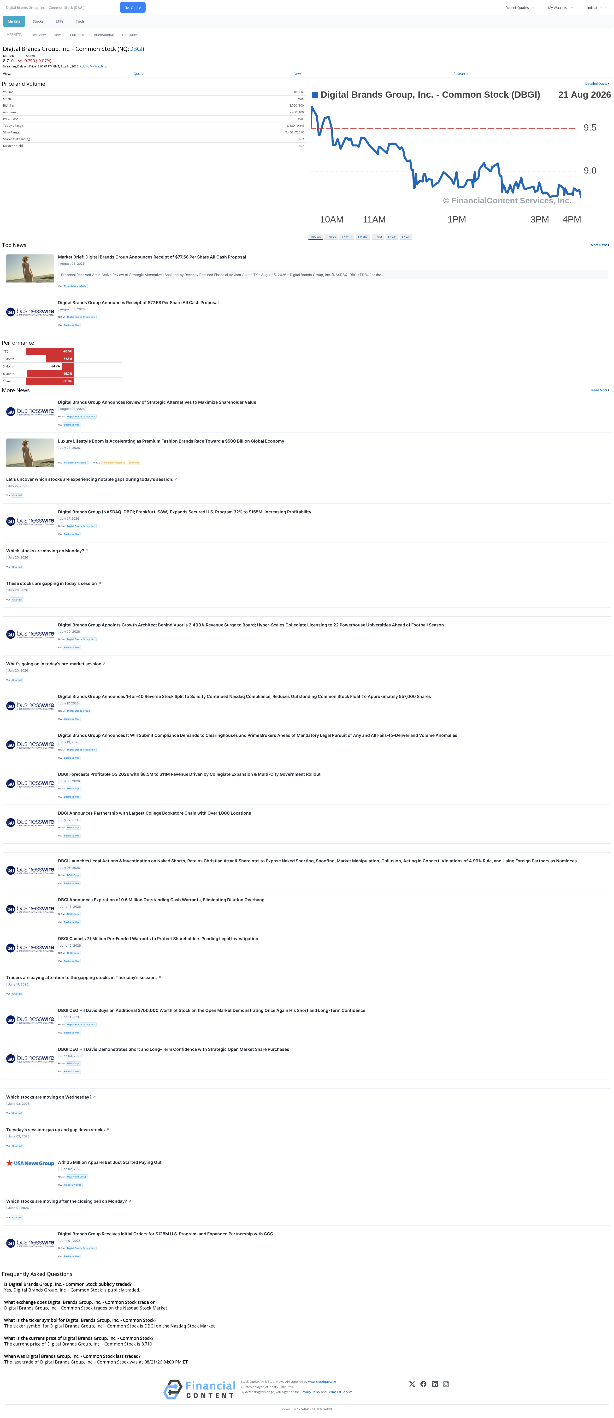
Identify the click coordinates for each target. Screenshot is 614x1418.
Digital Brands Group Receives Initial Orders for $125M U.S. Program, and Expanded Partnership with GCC (165, 1233)
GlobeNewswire (73, 1185)
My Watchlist (558, 7)
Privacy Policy (310, 1392)
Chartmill (17, 495)
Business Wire (72, 325)
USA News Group (77, 1176)
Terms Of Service (340, 1392)
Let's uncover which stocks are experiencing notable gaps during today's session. (92, 479)
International (104, 34)
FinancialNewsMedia (75, 286)
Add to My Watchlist (93, 66)
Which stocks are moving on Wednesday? (51, 1097)
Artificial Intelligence (114, 462)
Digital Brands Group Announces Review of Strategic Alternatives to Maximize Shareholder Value (157, 402)
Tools (80, 21)
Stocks (38, 21)
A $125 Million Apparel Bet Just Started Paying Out (110, 1162)
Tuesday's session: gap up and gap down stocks (57, 1129)
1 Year (378, 236)
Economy (134, 462)
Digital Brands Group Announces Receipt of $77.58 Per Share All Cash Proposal (138, 302)
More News (599, 245)
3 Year (392, 236)
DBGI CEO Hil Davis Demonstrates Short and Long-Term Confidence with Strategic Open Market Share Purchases (173, 1049)
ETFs (59, 21)
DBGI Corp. (73, 788)
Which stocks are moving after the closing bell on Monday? (69, 1201)
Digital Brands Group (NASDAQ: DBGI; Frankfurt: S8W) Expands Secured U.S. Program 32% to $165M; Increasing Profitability (184, 511)
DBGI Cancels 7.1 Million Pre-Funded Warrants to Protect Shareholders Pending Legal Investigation (158, 938)
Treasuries (129, 34)
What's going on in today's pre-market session (56, 663)
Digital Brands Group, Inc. (81, 317)
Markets (14, 21)
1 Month (347, 236)
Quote (139, 73)
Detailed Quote (596, 83)
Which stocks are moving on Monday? (47, 550)
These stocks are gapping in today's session (53, 583)
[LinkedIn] (435, 1389)
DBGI (135, 49)
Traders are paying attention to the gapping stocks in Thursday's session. (83, 977)
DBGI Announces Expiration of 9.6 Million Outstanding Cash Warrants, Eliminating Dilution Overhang (161, 899)
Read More (599, 390)
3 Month (363, 236)
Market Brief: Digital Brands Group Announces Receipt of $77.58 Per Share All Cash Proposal (152, 256)
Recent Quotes (517, 7)
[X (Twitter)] (412, 1389)
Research (460, 73)
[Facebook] (423, 1389)
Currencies (78, 34)
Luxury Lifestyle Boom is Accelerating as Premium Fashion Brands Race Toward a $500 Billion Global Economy (171, 441)
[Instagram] (446, 1389)
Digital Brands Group (78, 710)
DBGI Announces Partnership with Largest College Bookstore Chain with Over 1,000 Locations (154, 813)
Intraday (316, 236)
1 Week (331, 236)
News (57, 34)
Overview (38, 34)
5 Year (406, 236)
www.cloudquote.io (322, 1381)
